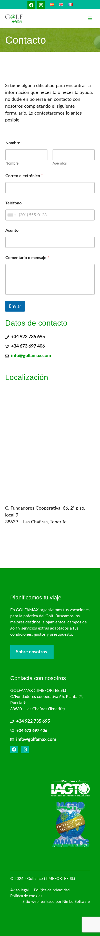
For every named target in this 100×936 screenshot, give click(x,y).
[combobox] (11, 215)
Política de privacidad (51, 890)
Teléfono (13, 203)
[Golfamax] (14, 18)
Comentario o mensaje (27, 258)
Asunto (11, 230)
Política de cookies (26, 896)
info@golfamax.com (31, 355)
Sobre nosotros (31, 652)
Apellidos (60, 163)
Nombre (11, 163)
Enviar (15, 306)
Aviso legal (19, 890)
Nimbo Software (76, 902)
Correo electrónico (24, 176)
